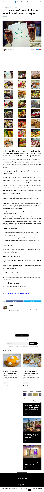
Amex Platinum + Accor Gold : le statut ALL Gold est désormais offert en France (32, 408)
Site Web (4, 293)
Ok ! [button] (29, 490)
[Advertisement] (22, 61)
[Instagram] (23, 484)
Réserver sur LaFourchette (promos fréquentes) (19, 293)
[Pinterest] (24, 484)
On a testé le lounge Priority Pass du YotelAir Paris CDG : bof (32, 462)
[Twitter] (21, 484)
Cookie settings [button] (24, 490)
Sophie (7, 49)
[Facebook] (18, 484)
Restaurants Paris (13, 7)
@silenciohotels (21, 473)
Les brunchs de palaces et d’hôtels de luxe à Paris (10, 372)
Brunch (4, 369)
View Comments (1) (21, 335)
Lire (4, 382)
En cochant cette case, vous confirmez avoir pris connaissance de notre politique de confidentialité (23, 346)
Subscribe (32, 343)
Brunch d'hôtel (6, 7)
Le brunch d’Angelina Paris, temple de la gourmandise (31, 372)
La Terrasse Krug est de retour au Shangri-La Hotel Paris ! (31, 436)
